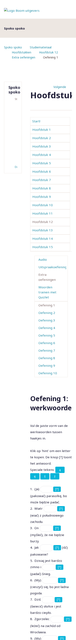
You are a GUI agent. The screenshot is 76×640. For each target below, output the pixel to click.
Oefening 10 (47, 373)
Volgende (59, 87)
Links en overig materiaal (14, 141)
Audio (42, 259)
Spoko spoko (13, 47)
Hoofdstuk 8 (41, 188)
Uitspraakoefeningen (52, 267)
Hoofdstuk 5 (41, 163)
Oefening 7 (46, 350)
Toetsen (14, 112)
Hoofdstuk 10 (42, 205)
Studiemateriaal (41, 47)
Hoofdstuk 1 (41, 129)
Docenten (16, 167)
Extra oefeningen (23, 57)
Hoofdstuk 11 (42, 213)
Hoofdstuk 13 (42, 230)
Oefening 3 (46, 320)
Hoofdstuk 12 (48, 52)
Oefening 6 (46, 343)
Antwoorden (14, 119)
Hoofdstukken (21, 52)
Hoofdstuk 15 (42, 247)
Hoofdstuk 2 (41, 138)
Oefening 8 (46, 358)
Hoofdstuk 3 (41, 146)
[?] (57, 489)
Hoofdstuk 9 (41, 196)
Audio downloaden (14, 157)
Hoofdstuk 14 (42, 238)
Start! (36, 121)
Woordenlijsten (14, 126)
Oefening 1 (46, 305)
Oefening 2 (46, 313)
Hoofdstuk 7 (41, 180)
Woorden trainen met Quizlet (47, 292)
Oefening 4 (46, 328)
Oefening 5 (46, 335)
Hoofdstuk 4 (41, 155)
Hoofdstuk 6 (41, 171)
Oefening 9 (46, 365)
